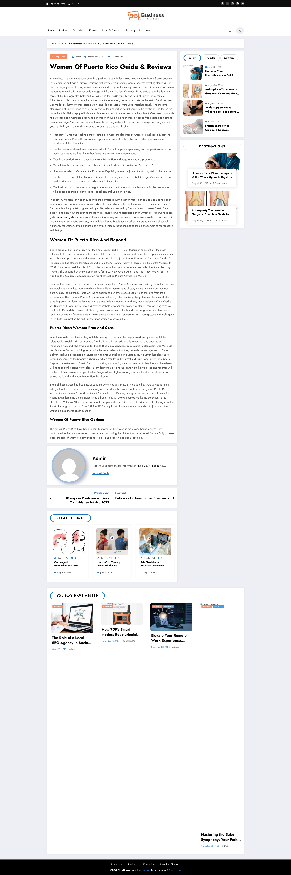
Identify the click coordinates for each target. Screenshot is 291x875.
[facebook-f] (222, 3)
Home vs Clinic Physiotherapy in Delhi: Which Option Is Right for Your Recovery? (221, 73)
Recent (192, 58)
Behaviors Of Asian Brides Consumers (142, 498)
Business (64, 30)
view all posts (100, 473)
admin (78, 56)
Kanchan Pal (62, 558)
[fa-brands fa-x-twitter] (227, 3)
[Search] (230, 31)
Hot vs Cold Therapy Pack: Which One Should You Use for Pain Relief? (108, 564)
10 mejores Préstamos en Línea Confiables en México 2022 (87, 500)
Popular (211, 58)
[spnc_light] (240, 30)
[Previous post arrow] (51, 498)
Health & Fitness (110, 30)
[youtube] (242, 3)
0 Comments (117, 56)
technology (129, 30)
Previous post (101, 492)
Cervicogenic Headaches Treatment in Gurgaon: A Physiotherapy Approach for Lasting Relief (66, 564)
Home (51, 30)
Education (78, 30)
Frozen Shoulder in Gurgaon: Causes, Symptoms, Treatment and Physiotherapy (221, 128)
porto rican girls (65, 217)
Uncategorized (58, 56)
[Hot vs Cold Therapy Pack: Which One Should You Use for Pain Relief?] (112, 541)
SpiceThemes (175, 869)
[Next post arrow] (173, 498)
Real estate (145, 30)
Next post (120, 492)
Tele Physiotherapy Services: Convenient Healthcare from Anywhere (152, 564)
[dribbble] (232, 3)
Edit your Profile (148, 465)
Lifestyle (92, 30)
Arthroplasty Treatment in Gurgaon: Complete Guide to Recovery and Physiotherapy (222, 91)
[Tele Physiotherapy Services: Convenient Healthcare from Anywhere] (155, 541)
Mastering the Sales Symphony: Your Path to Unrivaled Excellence (143, 837)
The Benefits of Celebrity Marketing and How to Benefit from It (189, 660)
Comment (229, 58)
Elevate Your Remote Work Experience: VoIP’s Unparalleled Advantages (91, 638)
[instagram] (237, 3)
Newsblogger (143, 869)
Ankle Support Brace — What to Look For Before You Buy (220, 110)
